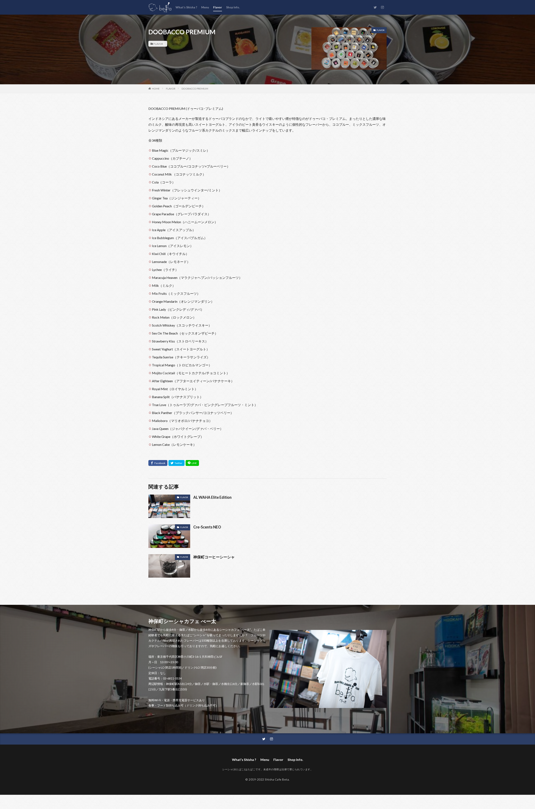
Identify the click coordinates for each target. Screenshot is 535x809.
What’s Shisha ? (186, 7)
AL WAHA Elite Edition (212, 497)
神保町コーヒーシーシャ (214, 557)
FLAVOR (158, 43)
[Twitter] (176, 463)
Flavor (217, 7)
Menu (205, 7)
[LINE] (192, 463)
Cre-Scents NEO (207, 527)
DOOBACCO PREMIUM (195, 88)
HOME (156, 88)
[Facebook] (157, 463)
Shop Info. (233, 7)
